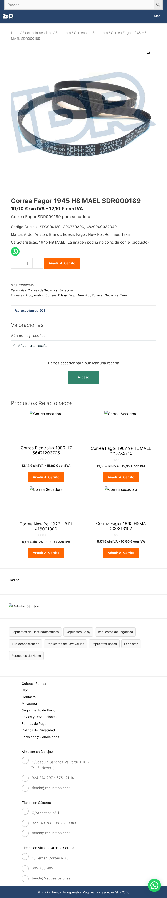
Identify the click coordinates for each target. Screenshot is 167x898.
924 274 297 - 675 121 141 (53, 778)
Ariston (39, 295)
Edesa (62, 295)
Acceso (83, 377)
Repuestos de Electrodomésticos (35, 632)
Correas (51, 295)
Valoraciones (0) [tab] (30, 310)
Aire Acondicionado (25, 644)
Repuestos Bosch (104, 644)
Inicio (15, 33)
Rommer (97, 295)
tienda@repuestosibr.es (51, 788)
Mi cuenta (29, 703)
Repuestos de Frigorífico (115, 632)
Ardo (29, 295)
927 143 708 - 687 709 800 (54, 823)
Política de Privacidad (38, 730)
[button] (148, 53)
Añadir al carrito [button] (46, 477)
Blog (25, 690)
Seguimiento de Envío (38, 710)
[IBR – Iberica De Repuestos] (8, 16)
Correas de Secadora (91, 33)
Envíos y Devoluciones (39, 717)
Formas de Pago (34, 723)
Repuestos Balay (78, 632)
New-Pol (84, 295)
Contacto (29, 697)
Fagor (72, 295)
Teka (123, 295)
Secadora (63, 33)
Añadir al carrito (62, 263)
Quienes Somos (34, 684)
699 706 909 (42, 868)
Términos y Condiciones (40, 737)
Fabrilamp (131, 644)
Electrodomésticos (37, 33)
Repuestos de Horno (26, 655)
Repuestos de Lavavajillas (65, 644)
